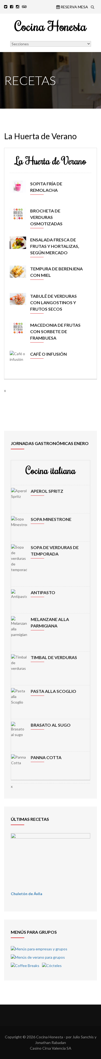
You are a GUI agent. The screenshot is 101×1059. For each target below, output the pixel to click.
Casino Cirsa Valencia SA (50, 1048)
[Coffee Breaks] (25, 965)
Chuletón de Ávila (26, 893)
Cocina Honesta (50, 26)
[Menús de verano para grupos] (38, 957)
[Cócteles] (52, 965)
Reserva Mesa (74, 7)
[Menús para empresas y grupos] (39, 949)
